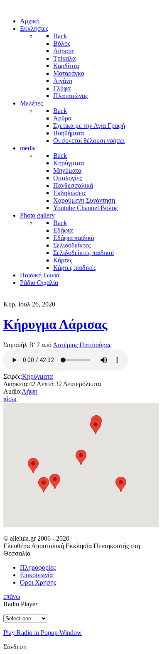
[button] (121, 484)
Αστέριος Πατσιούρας (82, 344)
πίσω (10, 398)
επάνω (11, 596)
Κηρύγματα (37, 376)
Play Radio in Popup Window (42, 632)
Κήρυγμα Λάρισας (55, 324)
